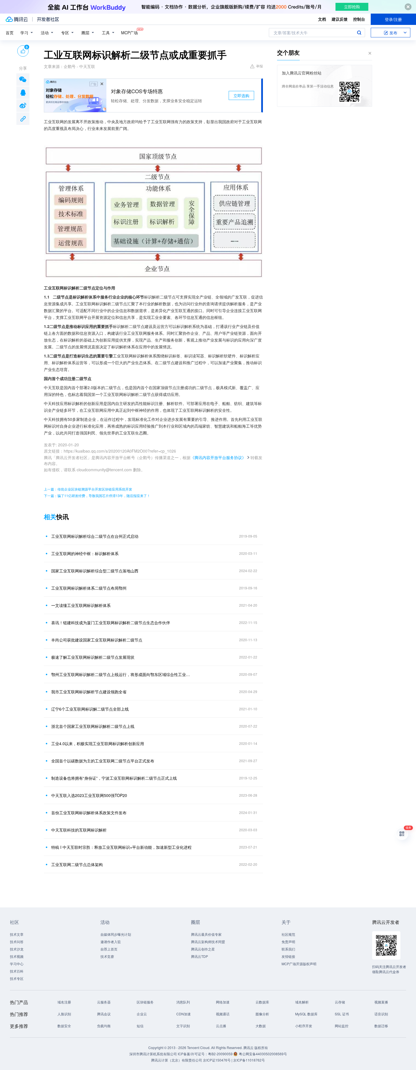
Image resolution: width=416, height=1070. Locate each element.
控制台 (359, 19)
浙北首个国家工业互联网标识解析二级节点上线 (92, 726)
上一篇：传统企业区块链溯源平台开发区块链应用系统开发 (88, 489)
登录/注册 (393, 19)
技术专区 (16, 978)
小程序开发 (303, 1025)
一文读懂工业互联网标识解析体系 (81, 605)
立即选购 (241, 95)
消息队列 (183, 1001)
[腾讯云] (17, 19)
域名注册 (64, 1001)
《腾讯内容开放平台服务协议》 (218, 457)
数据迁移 (381, 1025)
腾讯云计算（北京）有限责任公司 (176, 1060)
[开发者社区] (48, 19)
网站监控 (341, 1025)
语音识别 (381, 1013)
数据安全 (64, 1025)
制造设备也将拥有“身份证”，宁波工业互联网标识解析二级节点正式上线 (114, 778)
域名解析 (302, 1001)
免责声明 (288, 941)
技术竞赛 (107, 956)
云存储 (340, 1001)
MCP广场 (129, 32)
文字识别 (183, 1025)
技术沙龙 (16, 949)
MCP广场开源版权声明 (299, 963)
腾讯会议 (104, 1013)
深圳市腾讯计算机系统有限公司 (153, 1053)
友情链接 (288, 956)
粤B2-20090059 (220, 1053)
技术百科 (16, 971)
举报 (259, 65)
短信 (140, 1025)
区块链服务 (145, 1001)
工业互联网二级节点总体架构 (77, 864)
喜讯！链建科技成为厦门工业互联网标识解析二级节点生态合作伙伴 (110, 622)
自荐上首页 (108, 949)
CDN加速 (183, 1013)
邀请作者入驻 (110, 941)
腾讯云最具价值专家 (206, 934)
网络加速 (223, 1001)
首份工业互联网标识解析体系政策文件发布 (88, 812)
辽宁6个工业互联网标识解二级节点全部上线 (90, 709)
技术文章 (16, 934)
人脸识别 (64, 1013)
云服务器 (104, 1001)
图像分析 (262, 1013)
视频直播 (381, 1001)
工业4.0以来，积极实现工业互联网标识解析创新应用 (97, 743)
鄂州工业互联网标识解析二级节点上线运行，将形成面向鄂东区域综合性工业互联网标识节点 (121, 674)
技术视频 (16, 956)
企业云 (142, 1013)
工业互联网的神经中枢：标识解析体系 (85, 553)
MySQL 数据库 (306, 1013)
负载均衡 (104, 1025)
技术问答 (16, 941)
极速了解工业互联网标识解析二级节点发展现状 (92, 657)
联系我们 (288, 949)
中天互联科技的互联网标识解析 (79, 830)
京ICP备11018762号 (249, 1060)
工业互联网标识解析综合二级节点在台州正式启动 (94, 536)
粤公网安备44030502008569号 (263, 1053)
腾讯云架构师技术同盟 (208, 941)
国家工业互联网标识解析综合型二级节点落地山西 (94, 571)
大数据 (261, 1025)
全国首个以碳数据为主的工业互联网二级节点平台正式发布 (102, 761)
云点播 (221, 1025)
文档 (322, 19)
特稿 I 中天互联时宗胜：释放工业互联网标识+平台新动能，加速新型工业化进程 (121, 847)
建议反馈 (340, 19)
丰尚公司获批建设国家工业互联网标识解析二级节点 (96, 640)
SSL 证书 (342, 1013)
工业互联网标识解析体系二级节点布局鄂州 (88, 588)
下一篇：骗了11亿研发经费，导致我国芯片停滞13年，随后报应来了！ (97, 495)
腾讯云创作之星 (203, 949)
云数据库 (262, 1001)
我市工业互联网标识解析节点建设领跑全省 (88, 691)
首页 (10, 32)
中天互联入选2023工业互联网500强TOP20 (89, 795)
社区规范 (288, 934)
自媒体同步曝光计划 (115, 934)
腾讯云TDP (199, 956)
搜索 (359, 32)
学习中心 (16, 963)
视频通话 (223, 1013)
